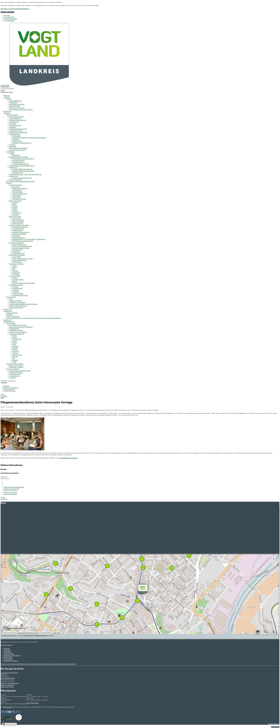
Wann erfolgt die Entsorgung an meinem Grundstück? (29, 137)
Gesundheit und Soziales (17, 255)
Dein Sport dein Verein (16, 307)
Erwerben (15, 202)
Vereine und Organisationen (18, 332)
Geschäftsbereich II (18, 160)
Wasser (14, 209)
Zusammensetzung (15, 101)
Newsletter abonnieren (11, 661)
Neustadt (15, 348)
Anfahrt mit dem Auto (10, 492)
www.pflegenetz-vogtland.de (68, 458)
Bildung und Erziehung (16, 365)
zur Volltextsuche (9, 20)
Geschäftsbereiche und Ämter (18, 157)
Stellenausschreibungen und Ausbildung (19, 189)
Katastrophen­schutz (18, 237)
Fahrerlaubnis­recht (18, 229)
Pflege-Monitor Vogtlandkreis (18, 148)
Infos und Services (12, 115)
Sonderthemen (11, 297)
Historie (14, 281)
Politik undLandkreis (7, 96)
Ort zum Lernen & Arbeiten (14, 363)
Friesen (14, 341)
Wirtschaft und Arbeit (16, 285)
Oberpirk (15, 349)
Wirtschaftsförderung (16, 372)
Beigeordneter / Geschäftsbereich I (23, 158)
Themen (9, 183)
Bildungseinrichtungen (19, 244)
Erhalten (14, 208)
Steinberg (15, 360)
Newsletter (12, 146)
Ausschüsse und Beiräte (16, 104)
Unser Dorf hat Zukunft (16, 334)
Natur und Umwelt (15, 216)
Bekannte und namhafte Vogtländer (23, 283)
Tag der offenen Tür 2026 (17, 150)
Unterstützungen (17, 250)
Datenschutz (7, 652)
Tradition (15, 278)
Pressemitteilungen (15, 118)
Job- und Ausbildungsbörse (21, 248)
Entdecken (9, 314)
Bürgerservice (7, 707)
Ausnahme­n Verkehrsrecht (20, 232)
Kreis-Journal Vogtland (16, 116)
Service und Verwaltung (11, 387)
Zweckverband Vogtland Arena (22, 178)
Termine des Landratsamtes (18, 132)
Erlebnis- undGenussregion (8, 310)
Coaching (15, 286)
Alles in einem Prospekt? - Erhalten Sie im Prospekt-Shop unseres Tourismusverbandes (33, 318)
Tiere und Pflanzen (18, 220)
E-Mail (2, 683)
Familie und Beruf (17, 293)
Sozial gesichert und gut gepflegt (22, 258)
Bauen (14, 204)
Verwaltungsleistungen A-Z (17, 120)
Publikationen (16, 136)
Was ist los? (16, 186)
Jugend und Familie (15, 185)
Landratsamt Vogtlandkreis (9, 673)
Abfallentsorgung (14, 134)
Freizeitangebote (17, 192)
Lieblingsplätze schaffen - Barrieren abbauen (23, 304)
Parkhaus (12, 144)
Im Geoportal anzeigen (8, 678)
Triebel (14, 362)
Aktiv (13, 269)
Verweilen (15, 271)
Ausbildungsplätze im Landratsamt (23, 171)
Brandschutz (16, 236)
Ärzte (11, 299)
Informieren (16, 274)
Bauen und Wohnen (15, 201)
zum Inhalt (7, 15)
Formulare (12, 123)
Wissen (14, 265)
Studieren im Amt (17, 172)
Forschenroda (16, 339)
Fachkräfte (15, 292)
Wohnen (15, 206)
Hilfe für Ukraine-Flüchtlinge (18, 306)
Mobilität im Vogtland (16, 330)
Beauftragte (16, 155)
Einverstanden (11, 12)
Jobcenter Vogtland (15, 300)
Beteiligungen (13, 176)
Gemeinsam (16, 272)
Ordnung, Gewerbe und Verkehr (19, 225)
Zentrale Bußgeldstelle (19, 234)
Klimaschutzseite (273, 724)
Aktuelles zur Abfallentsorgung (21, 143)
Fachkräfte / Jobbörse (16, 367)
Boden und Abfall (17, 223)
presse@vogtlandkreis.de (14, 487)
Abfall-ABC (15, 139)
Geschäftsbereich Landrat (20, 164)
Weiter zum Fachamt (10, 494)
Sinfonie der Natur (18, 279)
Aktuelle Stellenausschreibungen (22, 169)
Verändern (15, 215)
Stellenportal (13, 167)
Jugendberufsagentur (19, 199)
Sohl (13, 358)
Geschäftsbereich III (18, 162)
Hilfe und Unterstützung (19, 194)
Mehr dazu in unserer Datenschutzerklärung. (15, 9)
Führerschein (16, 197)
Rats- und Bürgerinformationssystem (21, 109)
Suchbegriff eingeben (7, 89)
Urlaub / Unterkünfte (12, 316)
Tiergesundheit (17, 262)
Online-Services (17, 141)
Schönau (15, 356)
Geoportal (12, 127)
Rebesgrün (15, 351)
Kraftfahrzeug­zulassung (20, 227)
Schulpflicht (16, 251)
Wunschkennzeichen (15, 130)
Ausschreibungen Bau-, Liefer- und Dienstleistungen (25, 174)
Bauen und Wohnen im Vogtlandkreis (21, 327)
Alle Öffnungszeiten (32, 703)
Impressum (7, 650)
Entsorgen (15, 211)
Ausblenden (3, 12)
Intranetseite (275, 727)
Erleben (14, 267)
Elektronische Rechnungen (12, 655)
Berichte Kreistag (14, 106)
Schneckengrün (17, 355)
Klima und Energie (18, 222)
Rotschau (15, 353)
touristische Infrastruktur (20, 295)
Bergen (14, 335)
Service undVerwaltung (7, 112)
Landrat (11, 153)
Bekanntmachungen (15, 179)
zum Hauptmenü (9, 17)
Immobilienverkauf (15, 125)
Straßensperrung (17, 230)
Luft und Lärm (16, 213)
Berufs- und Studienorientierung (22, 246)
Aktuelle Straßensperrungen (18, 129)
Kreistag (9, 99)
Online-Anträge (14, 122)
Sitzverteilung (13, 102)
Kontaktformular (9, 654)
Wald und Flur (16, 218)
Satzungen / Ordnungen (16, 108)
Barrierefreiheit (8, 657)
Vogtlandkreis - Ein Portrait (17, 325)
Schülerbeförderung (18, 253)
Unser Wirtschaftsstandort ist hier (20, 370)
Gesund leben (16, 257)
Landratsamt (10, 151)
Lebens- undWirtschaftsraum (9, 320)
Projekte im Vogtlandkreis (17, 302)
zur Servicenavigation (10, 19)
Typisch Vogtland (14, 276)
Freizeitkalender (14, 328)
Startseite (6, 386)
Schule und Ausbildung (16, 243)
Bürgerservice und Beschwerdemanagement (20, 181)
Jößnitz (14, 342)
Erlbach (14, 337)
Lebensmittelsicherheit (19, 260)
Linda (14, 344)
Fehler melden (8, 659)
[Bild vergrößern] (22, 450)
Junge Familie (16, 195)
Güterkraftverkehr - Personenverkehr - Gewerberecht (28, 239)
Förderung (15, 290)
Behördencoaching (15, 374)
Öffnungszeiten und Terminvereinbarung (22, 165)
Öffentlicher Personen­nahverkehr (22, 241)
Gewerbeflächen (17, 288)
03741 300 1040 (11, 489)
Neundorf (15, 346)
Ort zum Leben (11, 323)
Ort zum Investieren (12, 369)
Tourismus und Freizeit (16, 264)
